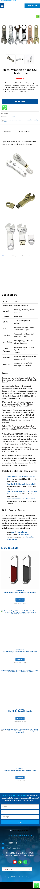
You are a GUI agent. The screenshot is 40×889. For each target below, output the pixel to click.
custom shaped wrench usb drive (13, 120)
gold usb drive (28, 120)
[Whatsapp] (25, 862)
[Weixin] (20, 862)
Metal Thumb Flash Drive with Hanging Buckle (21, 484)
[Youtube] (14, 862)
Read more (20, 600)
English (9, 869)
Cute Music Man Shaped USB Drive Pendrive (21, 499)
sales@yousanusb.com (19, 532)
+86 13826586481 (23, 534)
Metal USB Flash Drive (14, 116)
